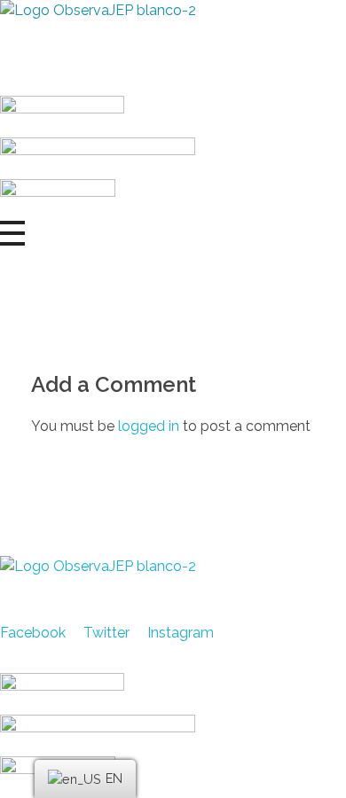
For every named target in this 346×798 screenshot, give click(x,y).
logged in (150, 426)
